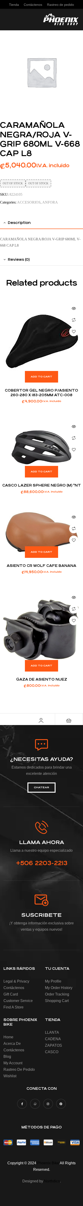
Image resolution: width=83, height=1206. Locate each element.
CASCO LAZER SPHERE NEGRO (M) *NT (41, 485)
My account (12, 1063)
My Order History (58, 988)
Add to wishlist (73, 331)
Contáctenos (13, 988)
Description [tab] (19, 223)
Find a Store (13, 1007)
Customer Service (18, 1001)
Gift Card (10, 994)
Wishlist (9, 1076)
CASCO (51, 1052)
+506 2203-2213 (41, 863)
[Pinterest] (61, 1104)
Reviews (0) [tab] (19, 259)
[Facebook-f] (22, 1104)
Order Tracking (57, 994)
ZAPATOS (53, 1045)
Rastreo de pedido (19, 1069)
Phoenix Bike (48, 1163)
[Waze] (35, 1104)
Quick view (73, 308)
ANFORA (50, 202)
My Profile (53, 981)
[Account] (41, 720)
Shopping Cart (57, 1001)
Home (8, 1037)
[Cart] (68, 720)
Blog (7, 1056)
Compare (73, 320)
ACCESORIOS (29, 202)
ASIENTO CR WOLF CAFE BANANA (41, 566)
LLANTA (52, 1032)
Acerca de (12, 1044)
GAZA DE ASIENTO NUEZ (41, 679)
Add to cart (41, 376)
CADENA (53, 1039)
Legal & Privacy (16, 981)
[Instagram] (48, 1104)
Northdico (52, 1181)
